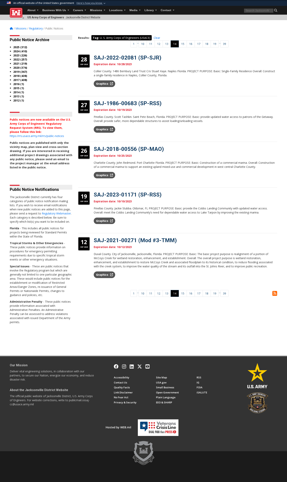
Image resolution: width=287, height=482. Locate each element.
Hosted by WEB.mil (118, 427)
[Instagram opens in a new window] (124, 366)
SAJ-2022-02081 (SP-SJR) (127, 57)
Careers (78, 10)
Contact (166, 10)
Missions (96, 10)
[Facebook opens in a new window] (116, 366)
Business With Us (54, 10)
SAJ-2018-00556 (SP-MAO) (129, 149)
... (138, 42)
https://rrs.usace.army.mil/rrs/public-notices (37, 136)
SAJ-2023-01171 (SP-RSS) (127, 194)
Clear (157, 38)
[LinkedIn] (132, 366)
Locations (116, 10)
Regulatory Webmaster (56, 213)
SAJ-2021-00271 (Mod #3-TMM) (135, 240)
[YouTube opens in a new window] (147, 366)
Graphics (102, 83)
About (31, 10)
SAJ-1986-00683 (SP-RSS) (127, 103)
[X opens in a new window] (139, 366)
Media (133, 10)
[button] (91, 3)
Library (149, 10)
